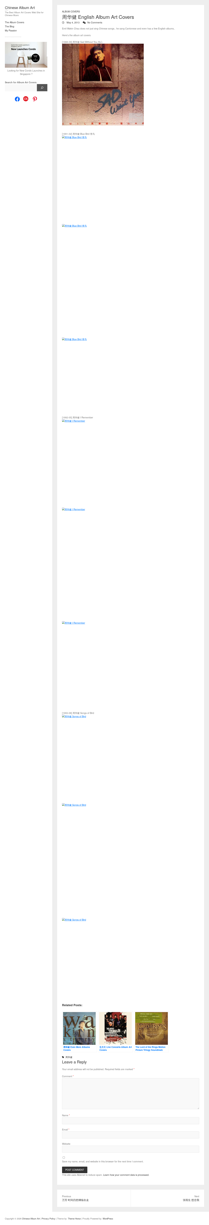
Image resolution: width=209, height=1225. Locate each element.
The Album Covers (14, 22)
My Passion (11, 30)
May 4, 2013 (73, 22)
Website (66, 1143)
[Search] (42, 87)
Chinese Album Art (20, 7)
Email (65, 1129)
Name (66, 1115)
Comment (68, 1076)
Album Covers (71, 11)
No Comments (94, 22)
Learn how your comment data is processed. (126, 1174)
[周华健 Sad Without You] (130, 84)
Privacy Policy (48, 1218)
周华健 (68, 1057)
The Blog (9, 26)
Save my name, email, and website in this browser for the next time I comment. (103, 1161)
